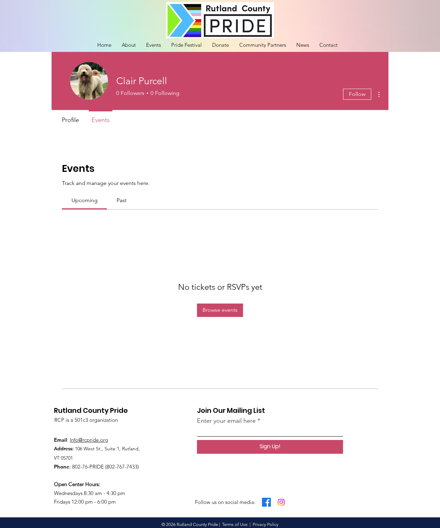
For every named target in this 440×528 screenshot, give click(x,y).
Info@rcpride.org (89, 440)
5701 (68, 458)
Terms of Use (235, 524)
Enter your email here (226, 421)
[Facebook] (266, 502)
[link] (85, 200)
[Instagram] (281, 502)
